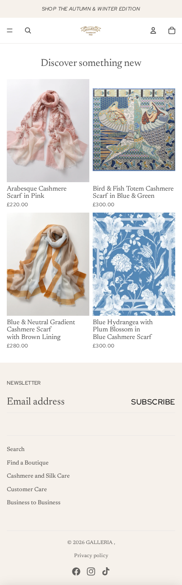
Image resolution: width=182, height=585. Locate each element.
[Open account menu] (153, 30)
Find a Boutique (28, 463)
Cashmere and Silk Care (38, 476)
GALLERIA (100, 542)
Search (16, 450)
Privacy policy (91, 555)
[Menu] (9, 30)
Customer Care (27, 490)
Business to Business (34, 503)
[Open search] (28, 30)
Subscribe (153, 402)
